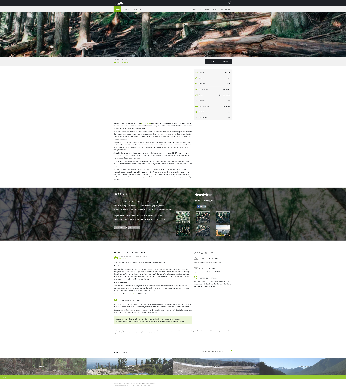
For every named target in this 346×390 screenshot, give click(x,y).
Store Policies (126, 383)
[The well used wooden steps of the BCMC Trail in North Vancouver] (203, 230)
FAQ (120, 383)
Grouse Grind (146, 123)
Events (207, 9)
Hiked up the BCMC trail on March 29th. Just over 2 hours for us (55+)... (138, 202)
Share (212, 61)
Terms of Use (172, 333)
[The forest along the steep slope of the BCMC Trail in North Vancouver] (183, 230)
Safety (193, 9)
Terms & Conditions (135, 383)
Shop (215, 9)
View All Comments (134, 227)
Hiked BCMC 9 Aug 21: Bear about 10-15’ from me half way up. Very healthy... (139, 206)
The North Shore (121, 59)
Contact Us (152, 383)
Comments (225, 61)
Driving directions (130, 294)
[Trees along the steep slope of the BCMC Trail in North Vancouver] (183, 217)
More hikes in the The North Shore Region (212, 351)
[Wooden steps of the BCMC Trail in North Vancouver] (203, 217)
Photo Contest (225, 9)
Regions (126, 9)
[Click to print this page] (204, 206)
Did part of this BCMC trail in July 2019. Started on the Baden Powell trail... (139, 216)
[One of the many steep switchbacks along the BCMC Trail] (223, 217)
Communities (137, 9)
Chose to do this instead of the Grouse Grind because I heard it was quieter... (140, 220)
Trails (117, 9)
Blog (200, 9)
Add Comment (120, 227)
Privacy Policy (145, 383)
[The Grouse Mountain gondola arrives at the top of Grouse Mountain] (223, 230)
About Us (116, 383)
